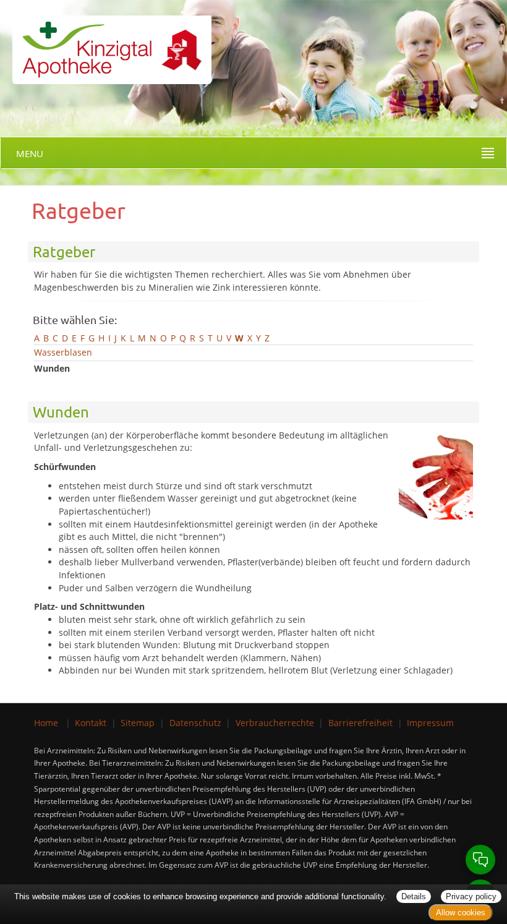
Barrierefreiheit (360, 723)
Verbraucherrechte (275, 723)
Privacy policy (471, 896)
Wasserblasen (63, 352)
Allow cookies (460, 912)
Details (413, 896)
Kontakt (90, 723)
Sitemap (138, 723)
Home (46, 723)
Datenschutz (195, 723)
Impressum (430, 723)
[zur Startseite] (105, 41)
